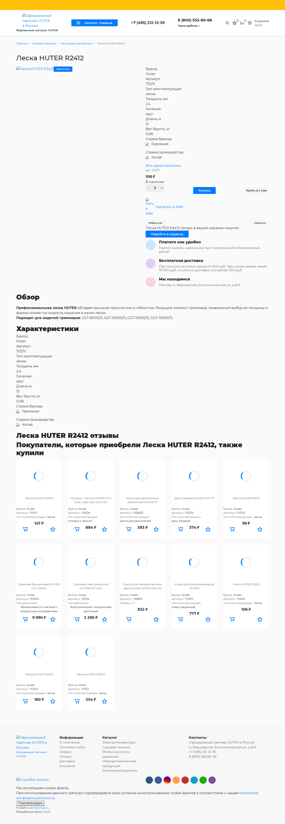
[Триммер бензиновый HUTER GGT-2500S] (39, 562)
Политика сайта (110, 5)
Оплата (58, 5)
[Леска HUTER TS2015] (39, 476)
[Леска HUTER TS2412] (39, 652)
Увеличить (63, 69)
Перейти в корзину (167, 234)
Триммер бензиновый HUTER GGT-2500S (39, 586)
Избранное (155, 222)
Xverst (46, 811)
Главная (22, 43)
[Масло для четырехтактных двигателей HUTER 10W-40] (142, 562)
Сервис (42, 5)
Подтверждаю (30, 803)
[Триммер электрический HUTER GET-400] (90, 562)
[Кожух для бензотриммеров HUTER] (194, 562)
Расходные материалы (77, 43)
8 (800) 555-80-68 (195, 20)
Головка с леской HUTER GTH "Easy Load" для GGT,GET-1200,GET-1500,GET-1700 (91, 500)
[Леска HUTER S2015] (246, 476)
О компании (69, 742)
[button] (53, 529)
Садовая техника (44, 43)
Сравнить (260, 222)
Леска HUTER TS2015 (39, 498)
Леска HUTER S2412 (246, 584)
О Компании (25, 5)
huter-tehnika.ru (37, 807)
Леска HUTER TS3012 (91, 674)
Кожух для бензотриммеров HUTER (194, 586)
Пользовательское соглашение (147, 5)
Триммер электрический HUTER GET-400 (90, 586)
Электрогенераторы (118, 742)
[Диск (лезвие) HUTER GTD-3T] (194, 476)
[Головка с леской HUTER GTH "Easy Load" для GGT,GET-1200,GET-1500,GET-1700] (90, 476)
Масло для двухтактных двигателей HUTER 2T (142, 500)
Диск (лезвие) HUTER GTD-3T (194, 498)
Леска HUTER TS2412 (39, 674)
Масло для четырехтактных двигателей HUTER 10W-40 (142, 586)
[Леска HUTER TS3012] (90, 652)
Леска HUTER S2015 (246, 498)
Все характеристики (163, 166)
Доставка (73, 5)
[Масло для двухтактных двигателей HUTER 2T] (142, 476)
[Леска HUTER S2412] (246, 562)
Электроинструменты (119, 770)
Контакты (89, 5)
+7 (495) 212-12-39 (148, 22)
